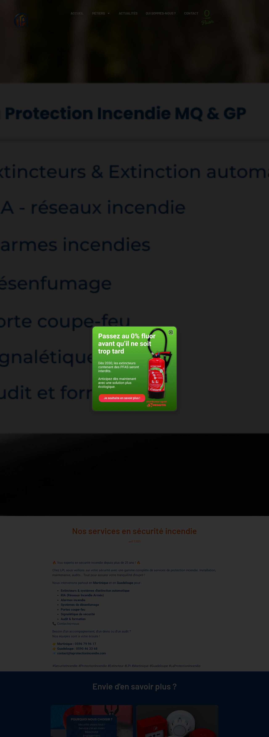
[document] (134, 368)
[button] (170, 332)
